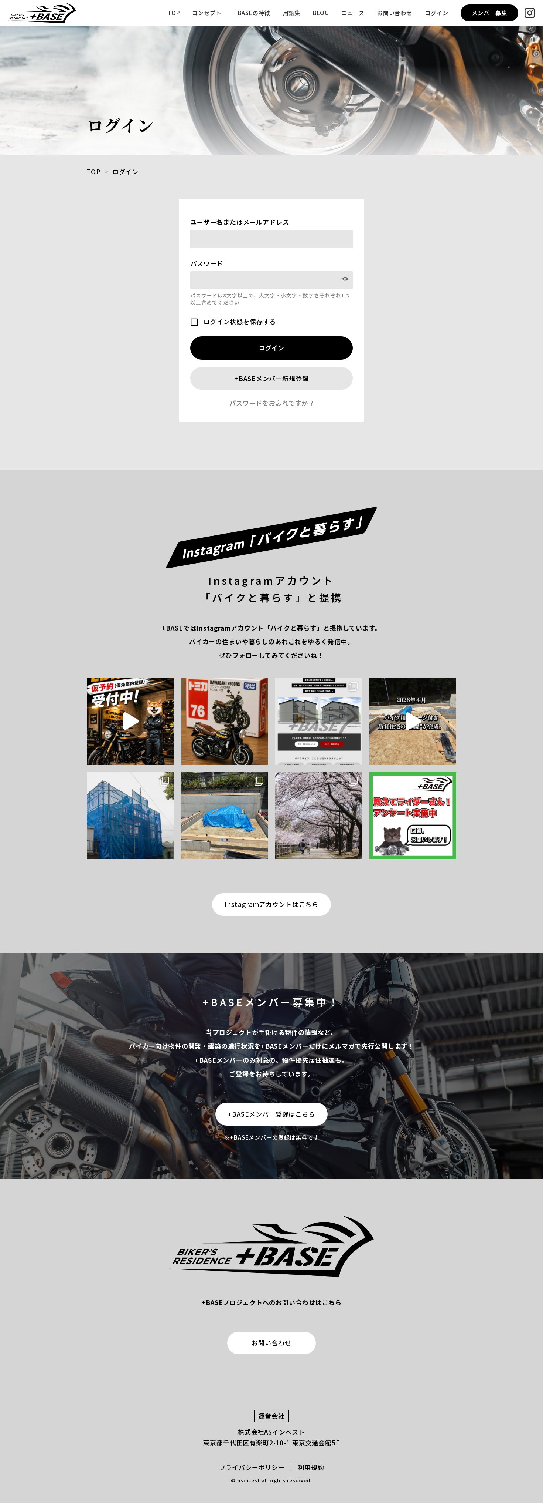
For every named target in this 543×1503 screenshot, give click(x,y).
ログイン (436, 13)
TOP (173, 13)
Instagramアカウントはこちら (271, 904)
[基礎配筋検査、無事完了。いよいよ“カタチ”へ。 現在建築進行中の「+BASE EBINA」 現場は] (318, 815)
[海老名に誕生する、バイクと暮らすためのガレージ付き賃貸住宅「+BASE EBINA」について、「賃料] (130, 721)
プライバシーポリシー (252, 1467)
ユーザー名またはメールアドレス (239, 221)
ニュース (352, 13)
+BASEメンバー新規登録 (271, 378)
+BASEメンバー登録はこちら (271, 1114)
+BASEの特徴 (252, 13)
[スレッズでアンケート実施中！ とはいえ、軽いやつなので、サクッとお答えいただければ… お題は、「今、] (412, 815)
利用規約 (311, 1467)
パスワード (206, 263)
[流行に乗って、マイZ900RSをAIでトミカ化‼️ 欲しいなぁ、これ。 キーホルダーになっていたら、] (224, 721)
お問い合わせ (394, 13)
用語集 (292, 13)
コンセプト (206, 13)
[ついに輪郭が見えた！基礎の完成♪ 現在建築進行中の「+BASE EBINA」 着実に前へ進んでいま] (224, 815)
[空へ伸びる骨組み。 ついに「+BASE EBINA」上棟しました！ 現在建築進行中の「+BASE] (130, 815)
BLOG (321, 13)
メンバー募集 (489, 13)
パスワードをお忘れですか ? (271, 403)
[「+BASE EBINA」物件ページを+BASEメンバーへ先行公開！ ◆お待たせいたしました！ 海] (318, 721)
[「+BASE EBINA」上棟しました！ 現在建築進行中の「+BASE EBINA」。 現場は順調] (412, 721)
